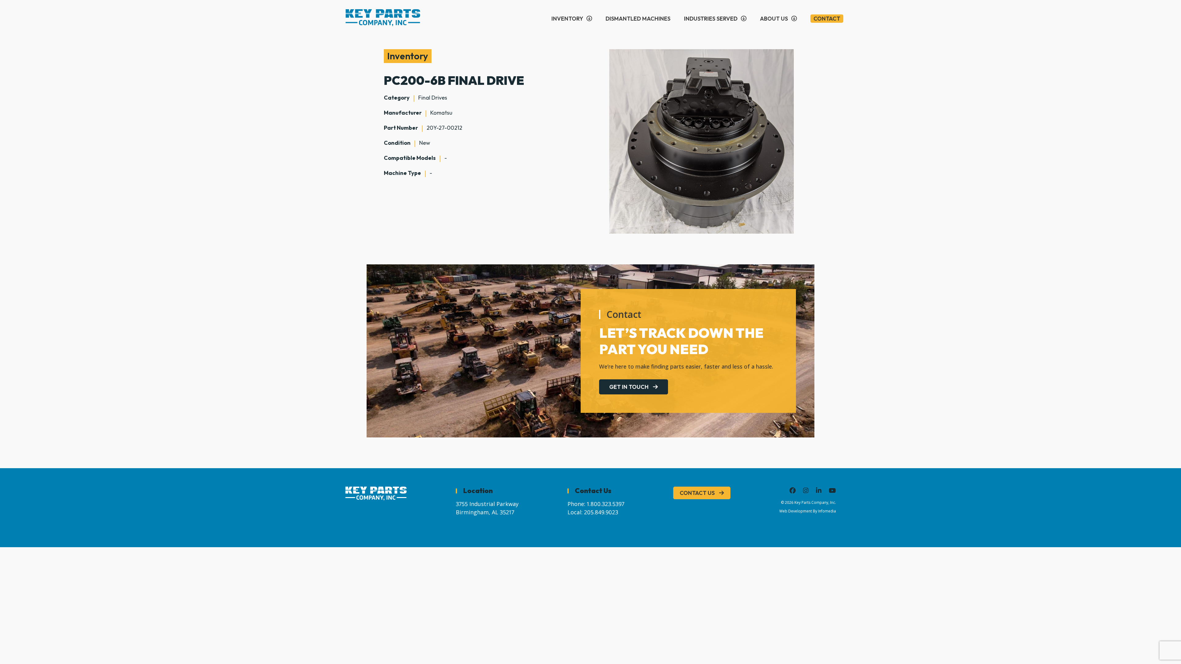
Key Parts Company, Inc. (815, 502)
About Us (774, 18)
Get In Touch (629, 386)
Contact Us (697, 492)
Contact (826, 18)
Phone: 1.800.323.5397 (595, 504)
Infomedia (827, 511)
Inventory (567, 18)
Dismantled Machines (638, 18)
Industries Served (711, 18)
